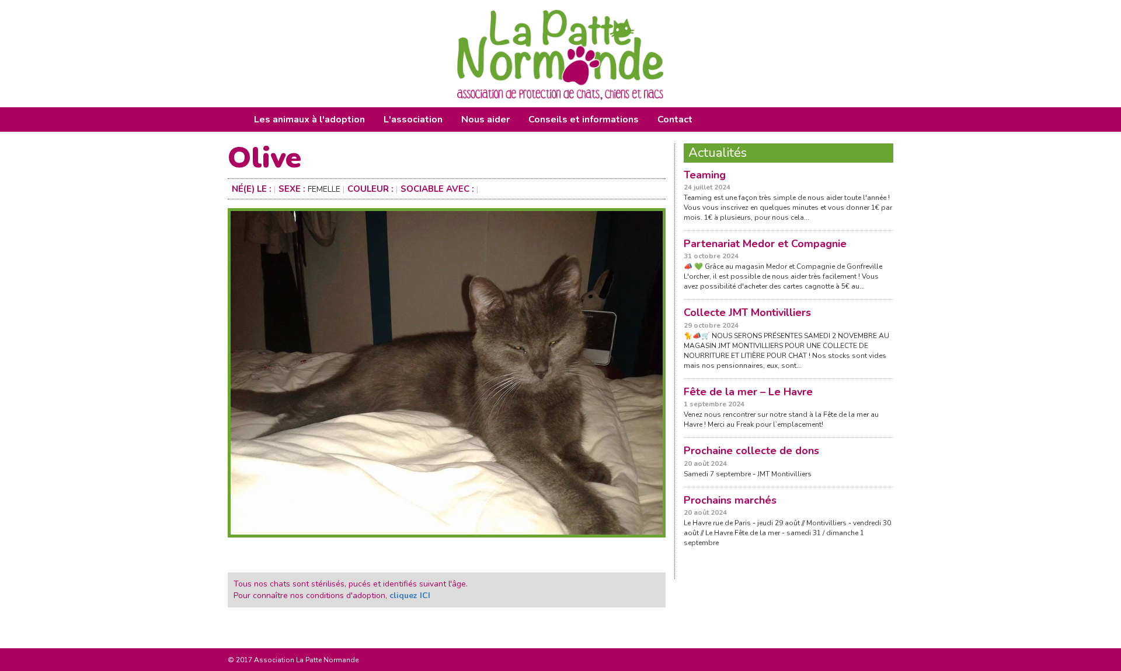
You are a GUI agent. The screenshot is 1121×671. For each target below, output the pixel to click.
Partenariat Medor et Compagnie (765, 244)
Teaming (705, 175)
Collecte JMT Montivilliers (747, 312)
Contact (674, 119)
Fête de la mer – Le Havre (748, 392)
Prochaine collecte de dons (751, 451)
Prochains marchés (730, 500)
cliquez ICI (409, 595)
